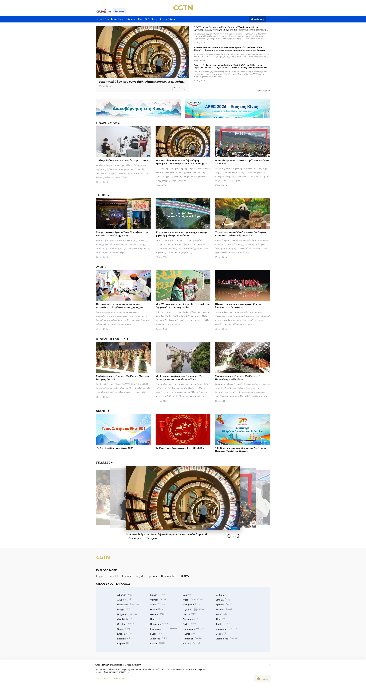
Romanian (192, 638)
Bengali (123, 609)
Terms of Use (118, 678)
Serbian (224, 594)
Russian (191, 643)
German (158, 599)
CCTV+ (185, 575)
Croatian (125, 624)
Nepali (189, 614)
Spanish (224, 604)
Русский (152, 575)
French (157, 594)
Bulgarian (127, 614)
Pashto (189, 633)
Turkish (223, 624)
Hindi (155, 619)
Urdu (221, 633)
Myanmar (194, 609)
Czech (123, 628)
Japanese (159, 638)
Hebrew (157, 614)
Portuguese (193, 628)
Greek (157, 604)
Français (127, 575)
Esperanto (127, 638)
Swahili (224, 609)
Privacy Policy (101, 678)
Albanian (124, 594)
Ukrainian (226, 628)
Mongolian (192, 604)
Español (113, 575)
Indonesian (163, 628)
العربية (139, 575)
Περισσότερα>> (262, 90)
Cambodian (125, 619)
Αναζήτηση (259, 19)
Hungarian (159, 624)
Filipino (125, 643)
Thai (220, 619)
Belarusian (128, 604)
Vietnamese (227, 638)
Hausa (156, 609)
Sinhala (223, 599)
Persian (190, 619)
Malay (193, 599)
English (100, 575)
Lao (187, 594)
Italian (157, 633)
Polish (189, 624)
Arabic (124, 599)
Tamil (221, 614)
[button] (173, 87)
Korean (157, 643)
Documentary (169, 575)
